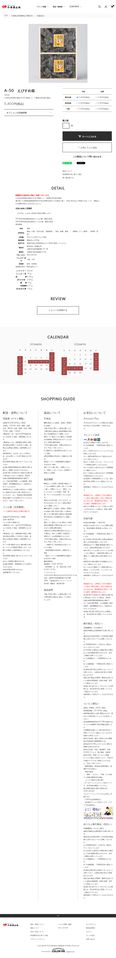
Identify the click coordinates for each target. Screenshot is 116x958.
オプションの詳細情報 (16, 112)
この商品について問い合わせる (87, 157)
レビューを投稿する (58, 310)
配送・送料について (37, 924)
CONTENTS (74, 7)
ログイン (89, 932)
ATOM (65, 928)
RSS (59, 928)
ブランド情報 (41, 7)
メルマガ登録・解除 (64, 924)
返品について (67, 171)
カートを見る (90, 935)
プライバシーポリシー (37, 939)
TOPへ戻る (58, 915)
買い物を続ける (68, 178)
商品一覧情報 (57, 7)
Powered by (46, 951)
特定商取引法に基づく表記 (72, 174)
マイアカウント (91, 924)
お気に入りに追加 (89, 147)
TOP (6, 16)
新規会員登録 (90, 928)
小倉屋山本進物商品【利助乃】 (22, 16)
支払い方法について (37, 932)
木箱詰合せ (41, 16)
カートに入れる (89, 136)
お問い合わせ (90, 939)
